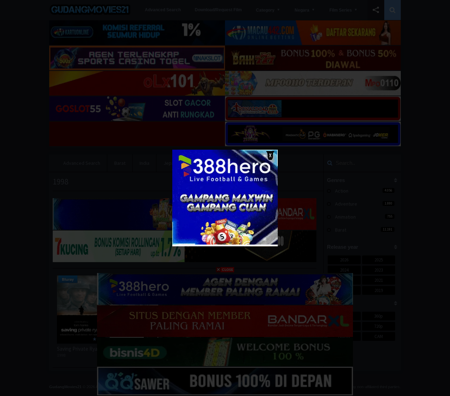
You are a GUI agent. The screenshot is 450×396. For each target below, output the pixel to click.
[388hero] (225, 243)
